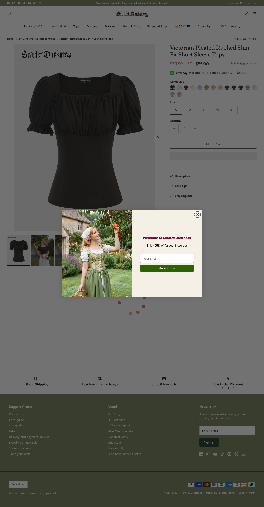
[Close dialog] (197, 214)
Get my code (167, 268)
